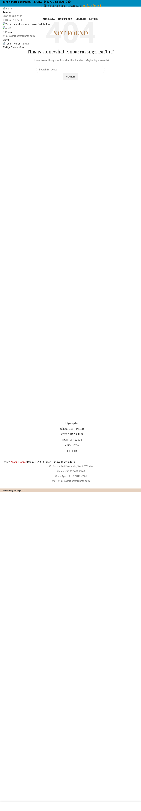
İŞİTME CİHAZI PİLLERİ (72, 434)
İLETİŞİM (72, 451)
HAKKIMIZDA (72, 445)
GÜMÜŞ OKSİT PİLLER (72, 428)
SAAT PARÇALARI (72, 440)
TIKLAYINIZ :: (73, 5)
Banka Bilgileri (91, 5)
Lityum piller (72, 423)
